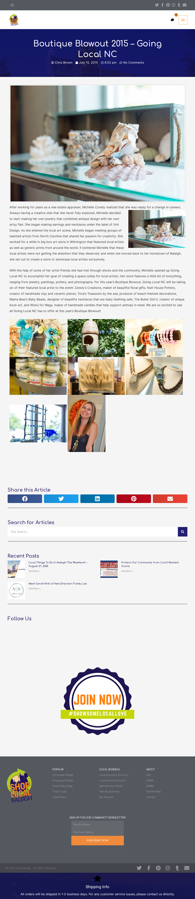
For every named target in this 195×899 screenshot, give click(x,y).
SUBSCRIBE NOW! (97, 840)
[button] (25, 498)
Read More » (34, 571)
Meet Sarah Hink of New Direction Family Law (58, 583)
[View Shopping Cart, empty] (172, 19)
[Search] (182, 532)
